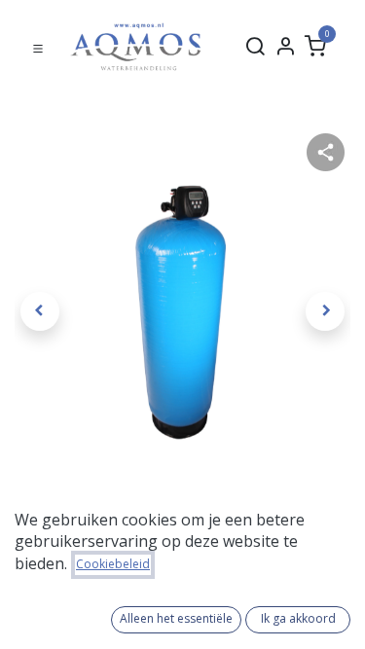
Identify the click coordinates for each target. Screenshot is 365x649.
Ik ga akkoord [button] (298, 618)
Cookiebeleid (113, 564)
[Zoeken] (255, 46)
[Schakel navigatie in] (38, 46)
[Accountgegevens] (285, 46)
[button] (40, 311)
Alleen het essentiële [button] (176, 618)
